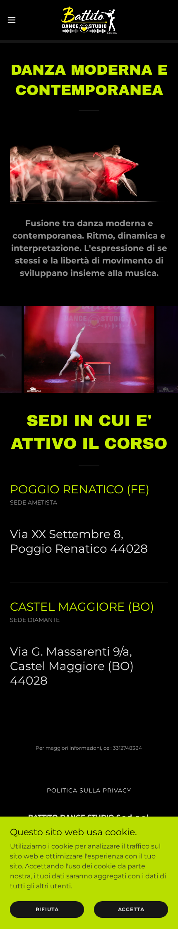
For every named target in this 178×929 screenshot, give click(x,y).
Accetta (131, 909)
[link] (89, 20)
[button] (16, 20)
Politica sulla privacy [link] (89, 790)
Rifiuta (47, 909)
